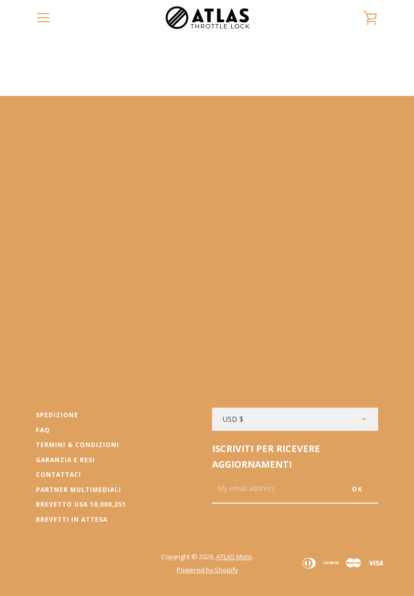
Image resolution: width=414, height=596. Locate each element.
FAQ (43, 430)
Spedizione (57, 415)
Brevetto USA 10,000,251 (81, 504)
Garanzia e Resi (65, 460)
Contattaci (58, 474)
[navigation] (43, 17)
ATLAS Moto (234, 556)
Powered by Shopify (207, 569)
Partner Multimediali (78, 489)
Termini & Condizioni (77, 444)
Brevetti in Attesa (72, 519)
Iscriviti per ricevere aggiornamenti (266, 456)
